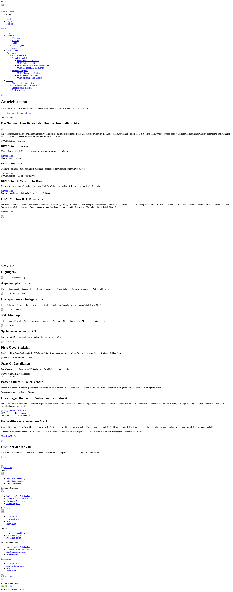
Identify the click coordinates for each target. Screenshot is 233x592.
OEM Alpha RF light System (29, 78)
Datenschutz (11, 516)
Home (9, 33)
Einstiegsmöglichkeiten (22, 88)
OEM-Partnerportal (14, 481)
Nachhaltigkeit (18, 45)
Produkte (10, 53)
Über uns (16, 38)
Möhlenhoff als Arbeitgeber (23, 83)
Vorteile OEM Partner (10, 436)
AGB (8, 521)
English (9, 21)
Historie (15, 40)
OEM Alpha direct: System (28, 73)
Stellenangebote (18, 90)
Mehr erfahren (7, 156)
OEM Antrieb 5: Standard (28, 60)
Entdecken (5, 457)
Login (3, 28)
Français (10, 24)
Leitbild (15, 43)
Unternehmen (12, 36)
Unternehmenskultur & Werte (24, 85)
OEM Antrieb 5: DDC (26, 63)
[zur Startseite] (16, 9)
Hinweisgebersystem (15, 519)
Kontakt (4, 12)
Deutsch (7, 14)
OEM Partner (12, 50)
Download (13, 12)
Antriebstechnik (18, 58)
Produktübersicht (19, 55)
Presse (14, 48)
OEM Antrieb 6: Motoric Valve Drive (33, 65)
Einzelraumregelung (20, 70)
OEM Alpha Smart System (28, 75)
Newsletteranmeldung (15, 478)
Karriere (9, 80)
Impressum (11, 524)
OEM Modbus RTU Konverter (30, 68)
